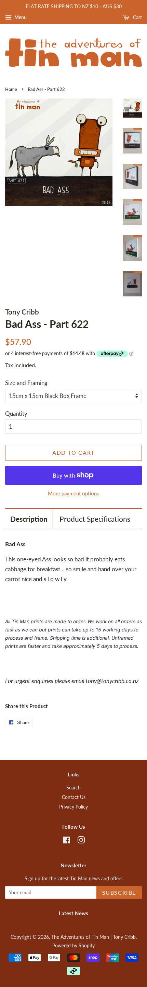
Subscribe (119, 892)
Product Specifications (94, 519)
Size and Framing (26, 382)
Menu (20, 17)
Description (29, 519)
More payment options (73, 493)
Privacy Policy (73, 807)
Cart (137, 17)
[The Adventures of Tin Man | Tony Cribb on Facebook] (66, 841)
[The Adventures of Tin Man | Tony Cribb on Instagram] (81, 841)
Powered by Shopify (73, 945)
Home (11, 89)
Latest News (73, 913)
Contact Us (73, 797)
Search (73, 787)
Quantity (16, 413)
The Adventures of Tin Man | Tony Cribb (93, 937)
